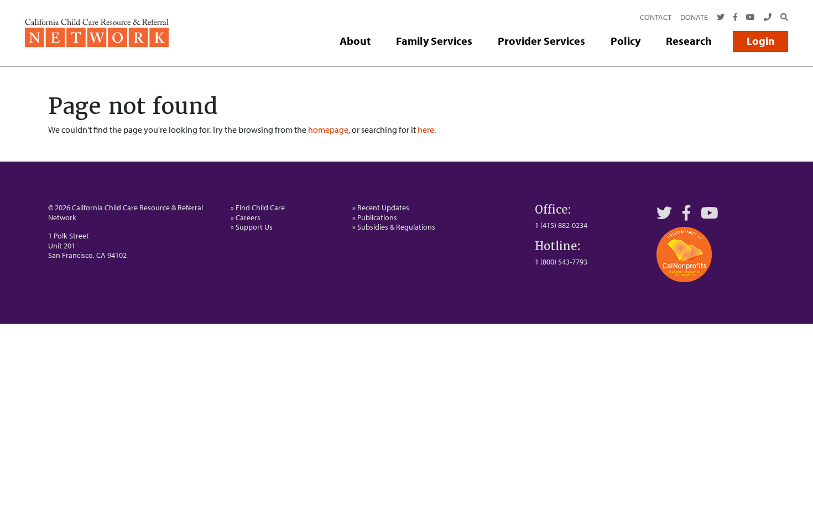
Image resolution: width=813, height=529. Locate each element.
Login (761, 41)
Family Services (434, 41)
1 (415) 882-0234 (561, 225)
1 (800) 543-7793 (561, 262)
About (355, 41)
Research (689, 41)
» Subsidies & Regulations (393, 227)
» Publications (374, 217)
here (426, 129)
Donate (694, 17)
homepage (328, 129)
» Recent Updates (380, 207)
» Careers (245, 217)
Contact (655, 17)
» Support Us (252, 227)
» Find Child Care (258, 207)
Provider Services (541, 41)
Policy (625, 41)
